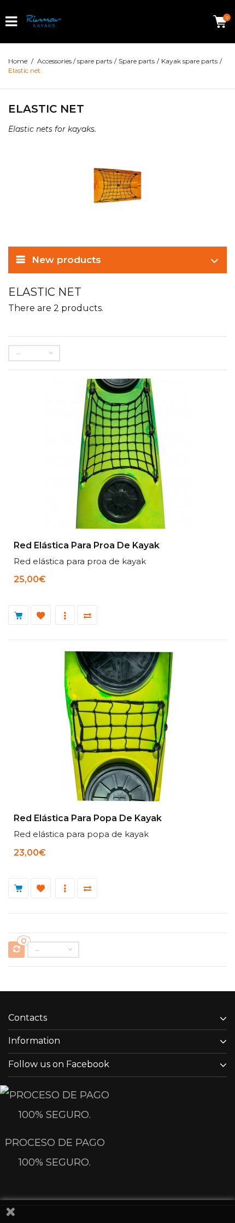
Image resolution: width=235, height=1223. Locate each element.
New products (66, 259)
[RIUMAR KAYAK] (43, 21)
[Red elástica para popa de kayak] (118, 727)
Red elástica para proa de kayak (87, 545)
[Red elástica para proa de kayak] (118, 454)
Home (17, 61)
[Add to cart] (19, 615)
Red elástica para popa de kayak (88, 818)
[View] (66, 615)
